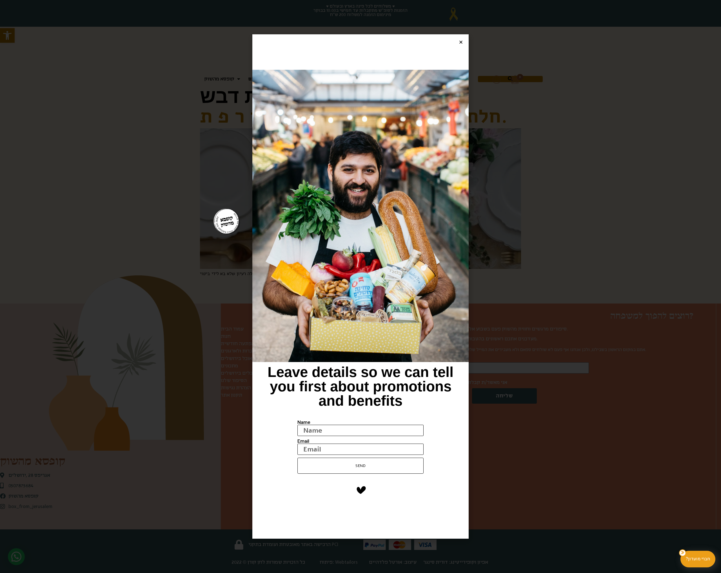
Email (303, 441)
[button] (461, 42)
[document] (360, 286)
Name (303, 422)
